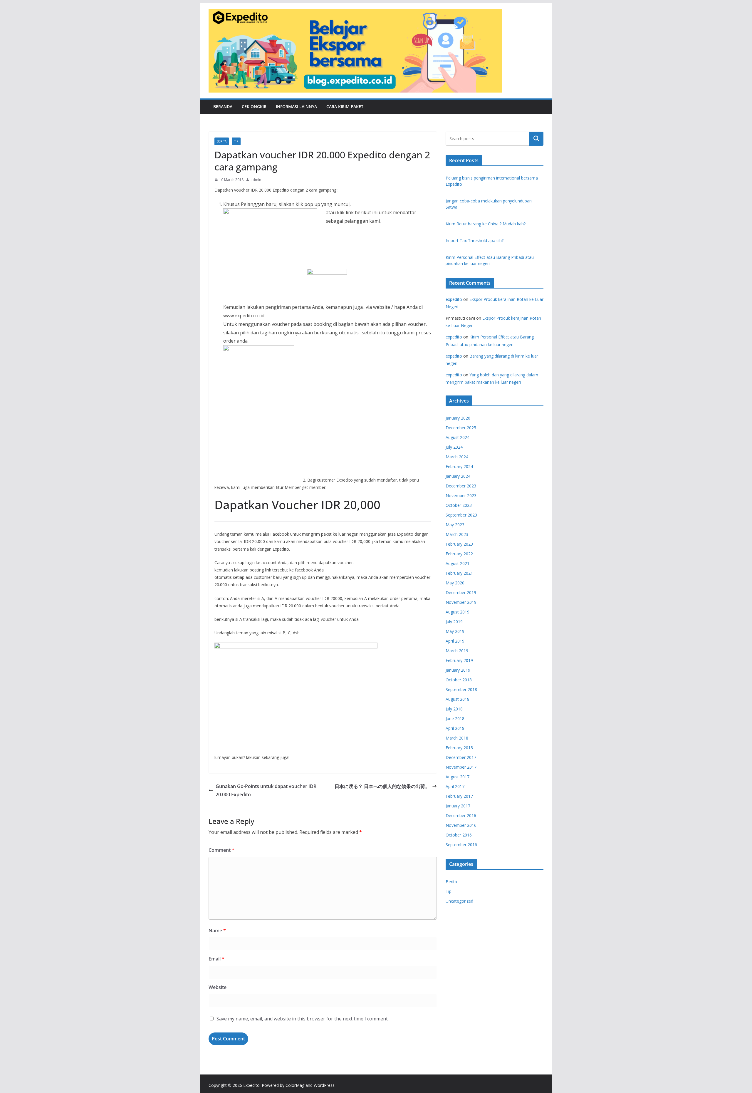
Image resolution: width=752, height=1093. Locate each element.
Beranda (222, 106)
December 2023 (461, 486)
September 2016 (461, 844)
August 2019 (457, 612)
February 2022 (459, 553)
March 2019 (457, 650)
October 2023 (459, 505)
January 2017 (458, 806)
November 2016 (461, 825)
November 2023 (461, 495)
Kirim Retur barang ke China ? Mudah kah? (486, 224)
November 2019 (461, 602)
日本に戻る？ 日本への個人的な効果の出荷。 (382, 786)
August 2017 (457, 776)
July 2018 (454, 709)
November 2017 (461, 767)
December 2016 (461, 815)
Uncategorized (459, 901)
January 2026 (458, 418)
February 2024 (459, 466)
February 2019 (459, 660)
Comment (221, 850)
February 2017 (459, 796)
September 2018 (461, 689)
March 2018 (457, 738)
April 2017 (455, 786)
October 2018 (459, 680)
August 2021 (457, 563)
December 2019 (461, 592)
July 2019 (454, 621)
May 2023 (455, 524)
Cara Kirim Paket (344, 106)
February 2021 (459, 573)
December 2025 (461, 427)
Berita (221, 141)
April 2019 (455, 641)
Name (217, 930)
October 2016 (459, 835)
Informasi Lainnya (296, 106)
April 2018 (455, 728)
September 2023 (461, 515)
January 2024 (458, 476)
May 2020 (455, 583)
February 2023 (459, 544)
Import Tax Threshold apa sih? (474, 240)
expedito (454, 299)
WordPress (324, 1085)
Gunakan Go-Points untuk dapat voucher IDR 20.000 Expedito (266, 790)
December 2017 (461, 757)
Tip (236, 141)
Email (216, 958)
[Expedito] (536, 50)
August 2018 (457, 699)
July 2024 (454, 447)
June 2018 (455, 718)
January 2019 (458, 670)
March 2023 (457, 534)
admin (256, 179)
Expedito (251, 1085)
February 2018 (459, 747)
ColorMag (295, 1085)
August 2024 (457, 437)
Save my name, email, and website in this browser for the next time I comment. (302, 1018)
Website (217, 987)
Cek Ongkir (254, 106)
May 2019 (455, 631)
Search (536, 138)
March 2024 (457, 457)
